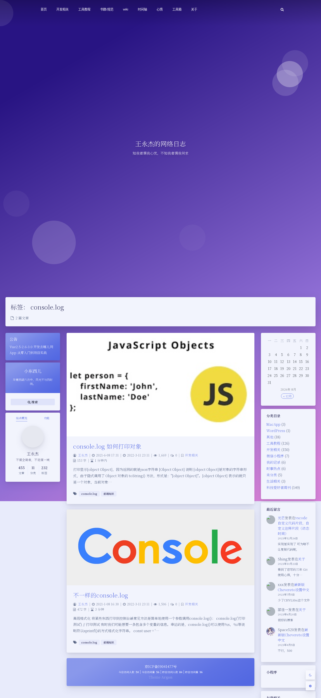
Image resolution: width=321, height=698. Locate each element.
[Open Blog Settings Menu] (310, 685)
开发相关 (273, 449)
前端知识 (109, 493)
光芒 (281, 517)
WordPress (275, 430)
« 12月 (287, 396)
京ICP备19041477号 (161, 666)
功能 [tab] (47, 418)
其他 (269, 436)
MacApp (273, 424)
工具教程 (273, 443)
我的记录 (273, 462)
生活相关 (273, 481)
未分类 (271, 474)
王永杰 (83, 455)
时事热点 (273, 468)
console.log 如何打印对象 (107, 446)
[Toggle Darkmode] (310, 674)
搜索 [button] (34, 402)
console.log (89, 493)
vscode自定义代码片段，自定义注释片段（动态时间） (293, 525)
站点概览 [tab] (21, 418)
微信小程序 (275, 455)
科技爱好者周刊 (278, 487)
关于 (301, 559)
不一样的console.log (100, 595)
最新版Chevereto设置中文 (293, 587)
